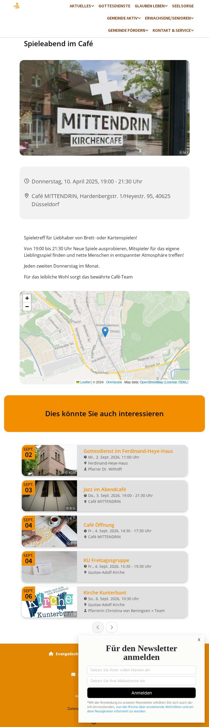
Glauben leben (150, 5)
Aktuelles (80, 5)
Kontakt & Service (172, 30)
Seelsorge (183, 5)
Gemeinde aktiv (122, 18)
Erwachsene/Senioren (168, 18)
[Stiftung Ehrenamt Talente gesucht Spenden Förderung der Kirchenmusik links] (147, 30)
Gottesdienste (114, 5)
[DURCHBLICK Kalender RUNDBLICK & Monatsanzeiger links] (92, 6)
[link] (81, 6)
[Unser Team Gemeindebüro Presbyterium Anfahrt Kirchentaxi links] (192, 30)
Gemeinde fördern (126, 30)
